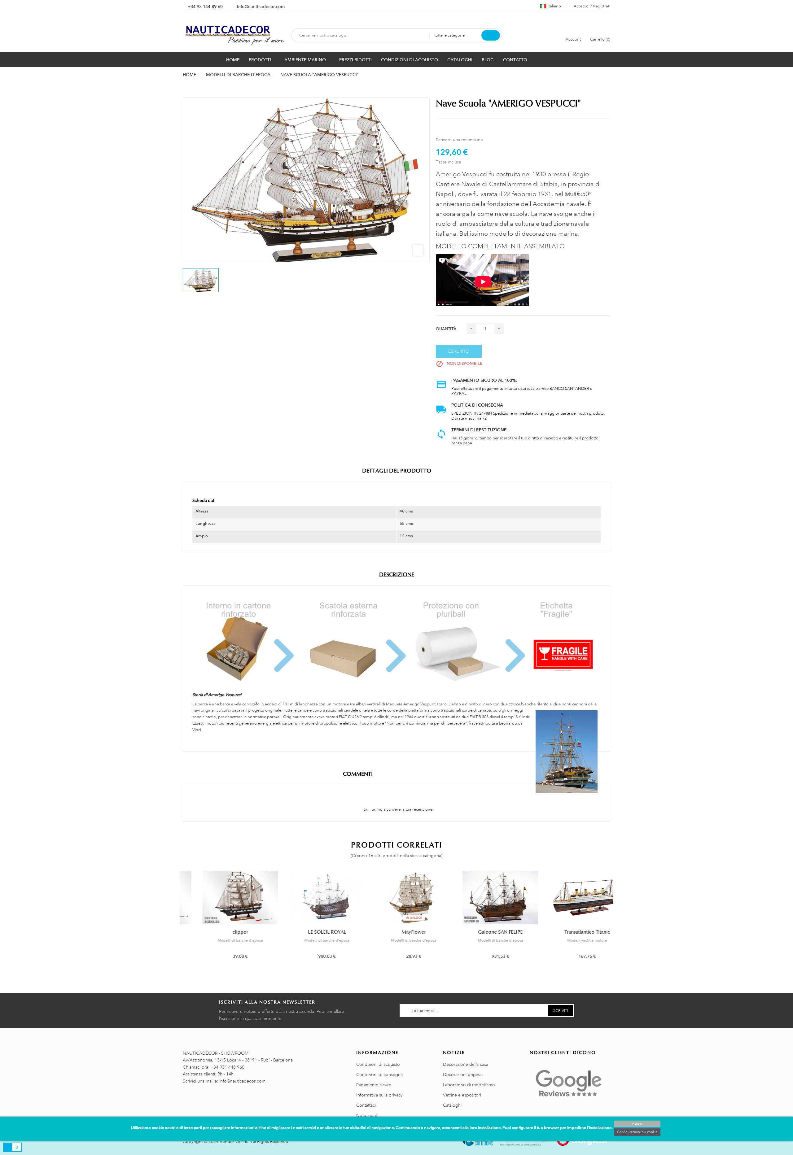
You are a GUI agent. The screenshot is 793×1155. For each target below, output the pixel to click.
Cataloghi (452, 1105)
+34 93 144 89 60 (205, 6)
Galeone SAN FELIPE (483, 932)
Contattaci (366, 1105)
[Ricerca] (490, 35)
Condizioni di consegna (379, 1074)
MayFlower (396, 932)
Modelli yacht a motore (570, 940)
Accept (637, 1124)
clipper (223, 932)
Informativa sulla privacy (379, 1095)
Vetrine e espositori (462, 1095)
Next (614, 919)
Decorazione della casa (465, 1064)
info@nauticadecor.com (261, 6)
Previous (178, 919)
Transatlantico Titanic (570, 932)
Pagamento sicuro (374, 1084)
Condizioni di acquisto (378, 1064)
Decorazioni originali (463, 1074)
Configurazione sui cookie (637, 1132)
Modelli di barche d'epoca (223, 940)
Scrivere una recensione (459, 139)
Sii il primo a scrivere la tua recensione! (398, 809)
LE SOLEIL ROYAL (310, 932)
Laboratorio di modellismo (469, 1084)
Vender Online (234, 1141)
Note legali (367, 1115)
